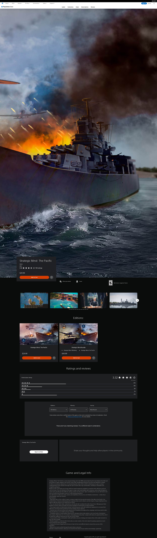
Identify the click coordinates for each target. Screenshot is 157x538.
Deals (77, 7)
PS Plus (27, 3)
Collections (70, 7)
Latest (63, 7)
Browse (93, 7)
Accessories (36, 3)
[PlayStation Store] (7, 7)
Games (19, 3)
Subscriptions (84, 7)
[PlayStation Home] (2, 3)
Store (6, 3)
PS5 (13, 3)
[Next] (137, 300)
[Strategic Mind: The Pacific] (34, 300)
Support (52, 3)
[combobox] (58, 410)
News (44, 3)
